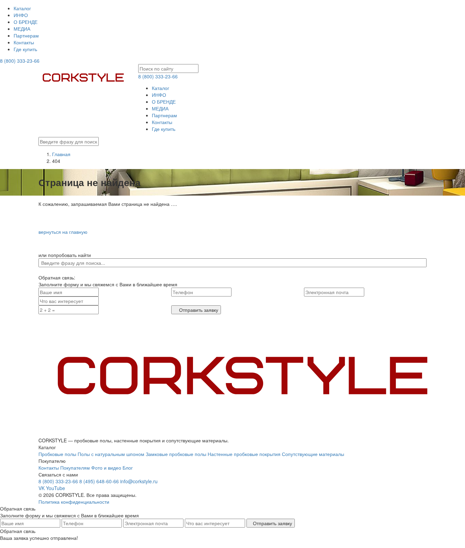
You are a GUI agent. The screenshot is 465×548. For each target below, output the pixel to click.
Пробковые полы (57, 454)
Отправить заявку (198, 309)
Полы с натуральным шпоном (111, 454)
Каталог (22, 8)
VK (41, 488)
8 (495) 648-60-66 (99, 481)
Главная (61, 154)
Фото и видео (106, 467)
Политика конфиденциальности (73, 501)
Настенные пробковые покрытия (244, 454)
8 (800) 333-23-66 (19, 60)
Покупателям (75, 467)
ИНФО (21, 15)
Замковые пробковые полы (176, 454)
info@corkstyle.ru (139, 481)
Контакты (24, 42)
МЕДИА (22, 28)
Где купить (25, 49)
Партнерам (26, 35)
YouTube (55, 488)
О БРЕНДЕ (25, 21)
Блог (128, 467)
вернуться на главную (62, 231)
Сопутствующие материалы (313, 454)
